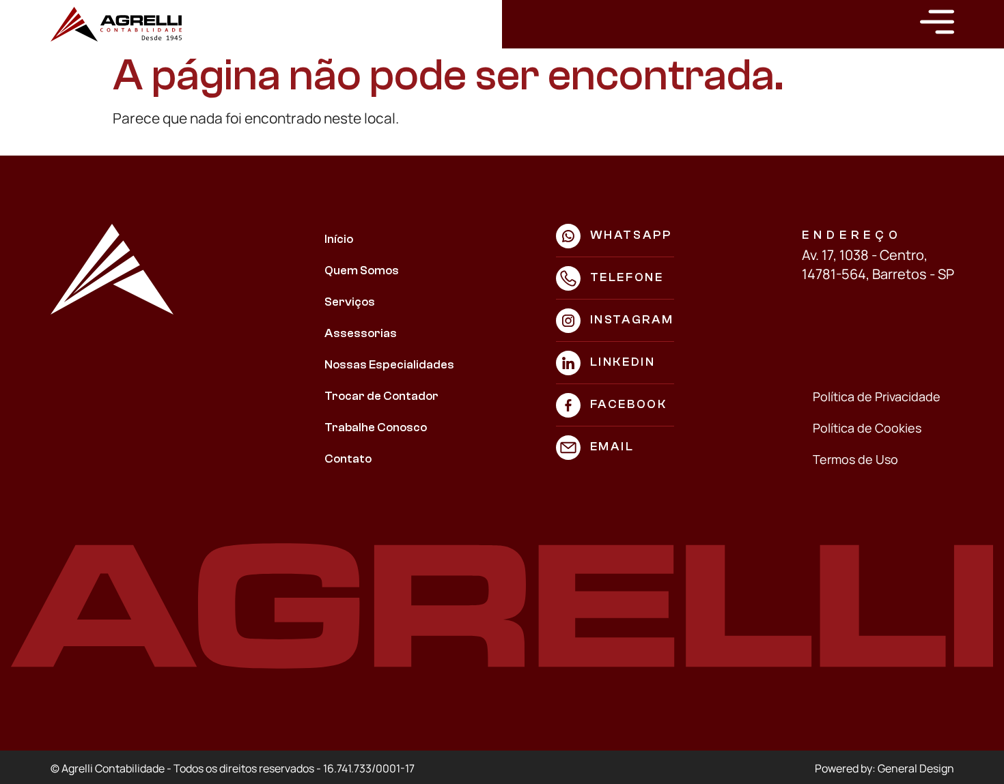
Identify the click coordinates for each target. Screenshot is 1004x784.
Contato (348, 459)
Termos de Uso (855, 459)
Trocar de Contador (381, 396)
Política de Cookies (867, 428)
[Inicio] (116, 24)
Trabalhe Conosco (375, 427)
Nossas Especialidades (389, 365)
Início (338, 239)
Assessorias (360, 333)
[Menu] (937, 22)
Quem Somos (361, 270)
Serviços (349, 302)
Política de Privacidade (876, 396)
